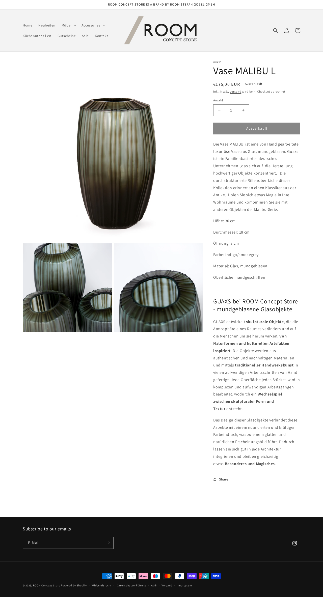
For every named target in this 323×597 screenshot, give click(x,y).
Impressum (184, 585)
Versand (235, 91)
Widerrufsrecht (102, 585)
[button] (68, 25)
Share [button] (223, 479)
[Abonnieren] (107, 543)
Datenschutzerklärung (131, 585)
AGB (153, 585)
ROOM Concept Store (46, 585)
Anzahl (218, 100)
